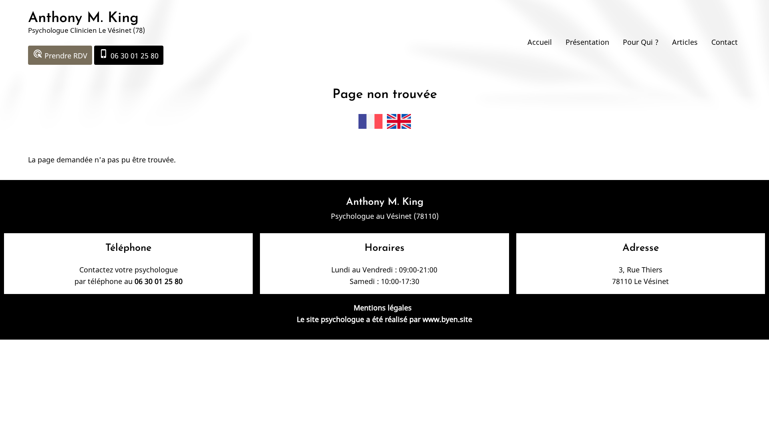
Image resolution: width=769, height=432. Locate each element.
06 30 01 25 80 (129, 54)
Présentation (587, 42)
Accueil (539, 42)
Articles (685, 42)
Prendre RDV (60, 54)
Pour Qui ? (640, 42)
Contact (724, 42)
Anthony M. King (83, 18)
